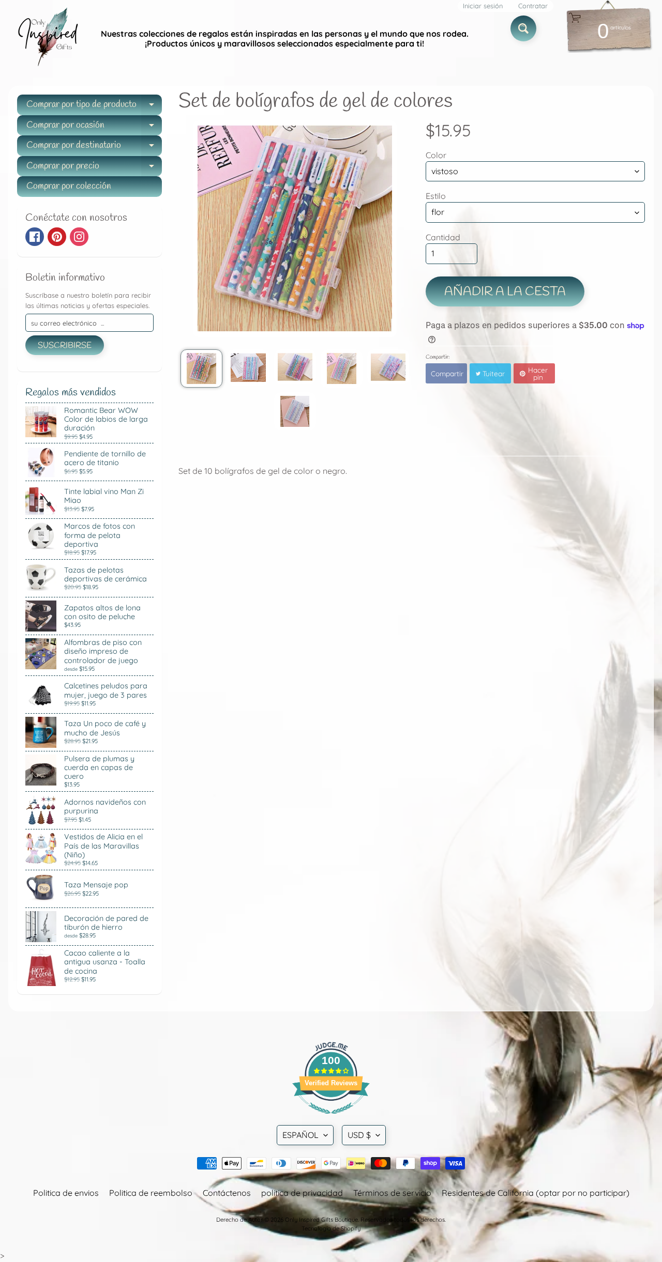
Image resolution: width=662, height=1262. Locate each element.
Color (436, 155)
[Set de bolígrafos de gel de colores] (201, 368)
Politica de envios (66, 1193)
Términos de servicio (392, 1193)
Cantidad (443, 237)
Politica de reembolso (150, 1193)
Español (300, 1135)
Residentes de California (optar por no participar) (535, 1193)
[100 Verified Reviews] (331, 1119)
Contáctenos (227, 1193)
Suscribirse (65, 345)
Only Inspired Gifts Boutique (321, 1219)
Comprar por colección (68, 186)
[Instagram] (79, 236)
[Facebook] (34, 236)
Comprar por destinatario (94, 147)
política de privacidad (302, 1193)
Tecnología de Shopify (331, 1228)
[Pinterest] (57, 236)
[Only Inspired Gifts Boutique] (47, 39)
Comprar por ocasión (94, 127)
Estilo (436, 196)
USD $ (359, 1135)
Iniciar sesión (483, 6)
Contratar (533, 6)
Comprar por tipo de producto (94, 106)
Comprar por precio (94, 168)
